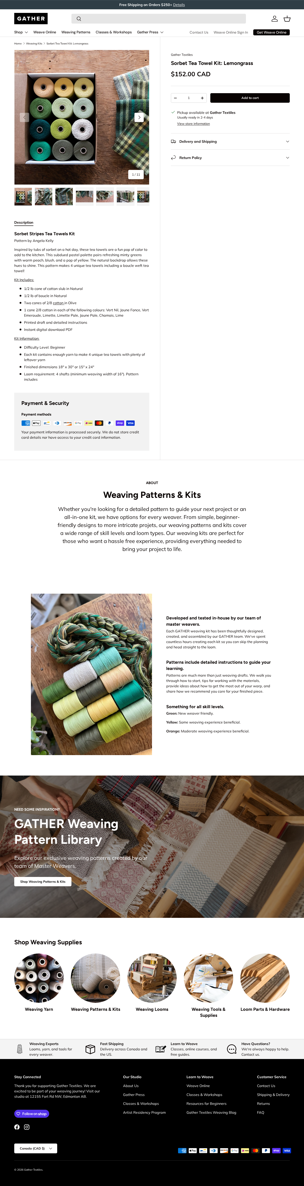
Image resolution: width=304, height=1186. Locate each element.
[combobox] (158, 19)
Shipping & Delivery (273, 1094)
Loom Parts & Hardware (265, 1009)
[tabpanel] (81, 306)
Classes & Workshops (114, 32)
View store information (193, 124)
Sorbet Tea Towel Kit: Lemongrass (67, 43)
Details (179, 4)
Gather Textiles (182, 55)
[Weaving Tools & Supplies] (208, 978)
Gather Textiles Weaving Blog (211, 1112)
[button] (287, 19)
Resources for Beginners (206, 1103)
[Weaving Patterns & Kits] (95, 978)
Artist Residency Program (144, 1112)
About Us (131, 1085)
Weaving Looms (152, 1009)
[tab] (23, 222)
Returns (263, 1103)
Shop (18, 32)
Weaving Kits (34, 43)
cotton (58, 303)
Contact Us (199, 32)
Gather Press (147, 32)
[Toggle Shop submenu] (26, 32)
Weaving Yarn (39, 1009)
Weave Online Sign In (231, 32)
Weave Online (44, 32)
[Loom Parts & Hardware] (265, 978)
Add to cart (250, 98)
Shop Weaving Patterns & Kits (42, 882)
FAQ (260, 1112)
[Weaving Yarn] (39, 978)
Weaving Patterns (75, 32)
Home (18, 43)
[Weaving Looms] (152, 978)
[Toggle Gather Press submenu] (161, 32)
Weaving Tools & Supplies (208, 1012)
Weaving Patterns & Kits (95, 1009)
